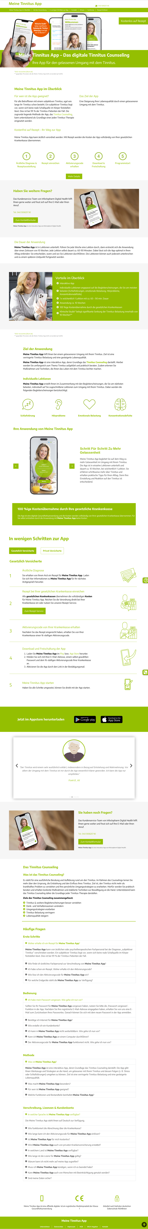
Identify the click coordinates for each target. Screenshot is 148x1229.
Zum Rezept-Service (33, 611)
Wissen (82, 10)
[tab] (23, 550)
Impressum (71, 1227)
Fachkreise (90, 10)
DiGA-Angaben (92, 1227)
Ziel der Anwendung (40, 10)
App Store (74, 653)
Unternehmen (45, 1227)
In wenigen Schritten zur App (59, 10)
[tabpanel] (73, 627)
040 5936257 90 (103, 6)
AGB (81, 1227)
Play (62, 653)
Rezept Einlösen (102, 10)
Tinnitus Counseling (62, 114)
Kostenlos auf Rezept (133, 21)
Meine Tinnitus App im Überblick (19, 10)
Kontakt (74, 10)
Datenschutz (58, 1227)
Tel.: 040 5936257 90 (22, 212)
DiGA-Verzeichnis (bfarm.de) (24, 72)
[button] (72, 466)
